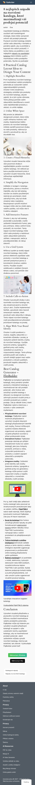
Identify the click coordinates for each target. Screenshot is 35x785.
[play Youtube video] (18, 489)
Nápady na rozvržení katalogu (15, 674)
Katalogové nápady (12, 670)
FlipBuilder (10, 376)
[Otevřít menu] (31, 2)
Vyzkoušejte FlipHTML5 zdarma (16, 605)
